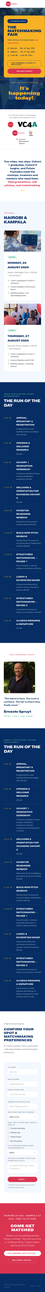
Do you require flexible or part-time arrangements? (21, 1147)
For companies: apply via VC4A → (22, 1253)
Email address (13, 1079)
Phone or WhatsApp (16, 1089)
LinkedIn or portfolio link (19, 1102)
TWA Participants (24, 71)
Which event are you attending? (21, 1112)
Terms (39, 1286)
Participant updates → (22, 1260)
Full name (12, 1067)
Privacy (32, 1286)
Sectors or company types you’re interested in (21, 1159)
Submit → (22, 1179)
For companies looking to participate (23, 63)
